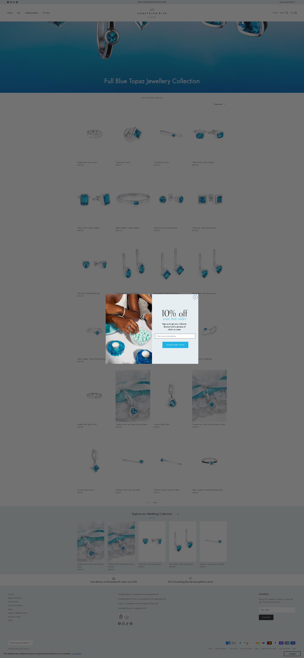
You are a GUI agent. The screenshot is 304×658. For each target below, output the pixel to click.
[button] (175, 345)
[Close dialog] (195, 297)
